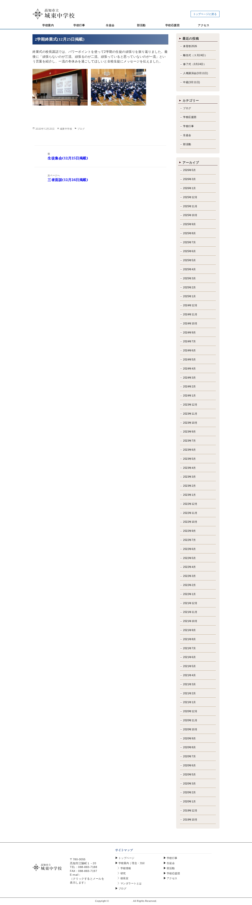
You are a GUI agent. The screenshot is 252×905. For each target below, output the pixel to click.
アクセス (172, 878)
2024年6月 (189, 350)
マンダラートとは (131, 883)
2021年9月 (189, 630)
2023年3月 (189, 476)
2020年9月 (189, 738)
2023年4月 (189, 467)
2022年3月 (189, 576)
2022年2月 (189, 585)
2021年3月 (189, 684)
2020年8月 (189, 747)
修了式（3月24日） (194, 64)
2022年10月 (190, 521)
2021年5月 (189, 666)
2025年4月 (189, 269)
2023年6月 (189, 449)
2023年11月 (190, 413)
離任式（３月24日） (195, 55)
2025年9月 (189, 224)
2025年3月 (189, 278)
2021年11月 (190, 612)
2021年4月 (189, 675)
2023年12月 (190, 404)
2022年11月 (190, 512)
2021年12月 (190, 603)
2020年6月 (189, 765)
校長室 (124, 878)
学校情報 (125, 868)
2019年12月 (190, 810)
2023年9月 (189, 431)
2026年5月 (189, 170)
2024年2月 (189, 386)
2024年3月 (189, 377)
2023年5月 (189, 458)
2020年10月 (190, 729)
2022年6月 (189, 549)
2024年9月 (189, 332)
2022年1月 (189, 594)
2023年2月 (189, 485)
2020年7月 (189, 756)
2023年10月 (190, 422)
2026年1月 (189, 188)
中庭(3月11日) (191, 82)
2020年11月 (190, 720)
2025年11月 (190, 206)
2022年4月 (189, 566)
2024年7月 (189, 341)
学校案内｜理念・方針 (132, 863)
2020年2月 (189, 792)
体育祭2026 (190, 46)
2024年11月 (190, 314)
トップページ (126, 858)
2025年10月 (190, 215)
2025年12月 (190, 197)
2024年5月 (189, 359)
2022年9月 (189, 530)
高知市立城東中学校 (121, 901)
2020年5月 (189, 774)
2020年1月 (189, 801)
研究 (123, 873)
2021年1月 (189, 702)
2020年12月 (190, 711)
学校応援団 (189, 117)
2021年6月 (189, 657)
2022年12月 (190, 503)
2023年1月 (189, 494)
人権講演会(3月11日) (195, 73)
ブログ (81, 128)
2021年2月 (189, 693)
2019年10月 (190, 819)
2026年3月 (189, 179)
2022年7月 (189, 539)
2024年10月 (190, 323)
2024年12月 (190, 305)
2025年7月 (189, 242)
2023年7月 (189, 440)
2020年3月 (189, 783)
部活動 (187, 144)
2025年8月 (189, 233)
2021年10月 (190, 621)
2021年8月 (189, 639)
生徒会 (187, 135)
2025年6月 (189, 251)
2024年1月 (189, 395)
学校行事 (188, 126)
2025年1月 (189, 296)
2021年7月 (189, 648)
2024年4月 (189, 368)
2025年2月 (189, 287)
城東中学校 (66, 128)
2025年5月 (189, 260)
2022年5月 (189, 558)
